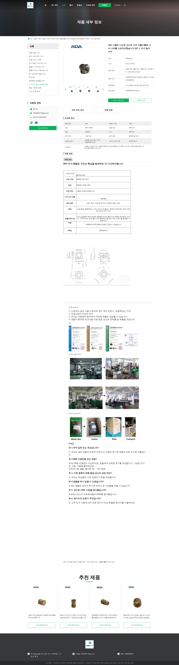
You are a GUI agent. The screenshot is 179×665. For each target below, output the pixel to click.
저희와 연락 (90, 5)
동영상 (79, 5)
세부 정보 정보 (78, 110)
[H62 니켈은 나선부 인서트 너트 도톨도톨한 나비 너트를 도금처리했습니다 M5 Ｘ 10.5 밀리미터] (84, 64)
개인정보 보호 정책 (59, 663)
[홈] (30, 5)
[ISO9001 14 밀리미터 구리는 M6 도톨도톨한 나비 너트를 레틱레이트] (105, 599)
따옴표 (104, 5)
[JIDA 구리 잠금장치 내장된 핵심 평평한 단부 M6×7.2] (42, 599)
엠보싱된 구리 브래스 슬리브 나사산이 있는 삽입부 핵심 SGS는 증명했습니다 (137, 616)
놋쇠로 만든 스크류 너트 (76, 562)
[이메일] (36, 122)
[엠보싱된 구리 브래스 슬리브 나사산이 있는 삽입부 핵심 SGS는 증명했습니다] (137, 599)
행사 (71, 5)
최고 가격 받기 (118, 100)
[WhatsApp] (31, 122)
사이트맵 (48, 663)
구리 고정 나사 (92, 562)
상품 (63, 5)
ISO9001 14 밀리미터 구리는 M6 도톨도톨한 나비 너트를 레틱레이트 (105, 616)
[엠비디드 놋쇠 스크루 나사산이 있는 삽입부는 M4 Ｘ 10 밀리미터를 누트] (73, 599)
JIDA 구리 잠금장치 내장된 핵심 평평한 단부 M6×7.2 (42, 616)
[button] (31, 604)
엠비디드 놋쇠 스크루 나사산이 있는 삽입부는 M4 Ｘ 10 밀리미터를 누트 (73, 616)
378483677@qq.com (41, 113)
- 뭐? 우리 (54, 5)
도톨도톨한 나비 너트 (106, 562)
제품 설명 (109, 110)
